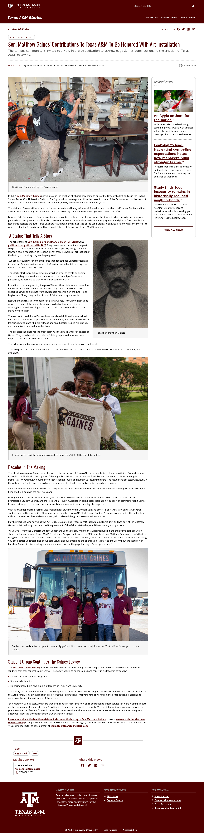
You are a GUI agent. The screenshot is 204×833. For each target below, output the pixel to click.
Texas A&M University (85, 829)
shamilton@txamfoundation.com (69, 725)
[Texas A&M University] (30, 804)
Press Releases (162, 804)
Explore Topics (169, 17)
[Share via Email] (193, 29)
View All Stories (20, 29)
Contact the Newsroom (167, 800)
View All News (173, 230)
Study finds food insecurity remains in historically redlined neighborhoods (172, 193)
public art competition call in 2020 (27, 245)
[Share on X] (183, 29)
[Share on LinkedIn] (188, 29)
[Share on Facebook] (178, 29)
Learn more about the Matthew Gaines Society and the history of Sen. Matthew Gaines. (57, 719)
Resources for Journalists (168, 808)
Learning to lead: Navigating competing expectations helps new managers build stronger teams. (172, 153)
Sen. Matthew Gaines (29, 195)
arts (35, 753)
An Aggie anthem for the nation (172, 118)
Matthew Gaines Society (26, 667)
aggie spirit (21, 753)
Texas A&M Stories (24, 17)
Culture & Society (21, 37)
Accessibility (130, 829)
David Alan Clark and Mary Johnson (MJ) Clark (53, 241)
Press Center (188, 17)
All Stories (152, 17)
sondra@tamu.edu (29, 768)
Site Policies (110, 829)
